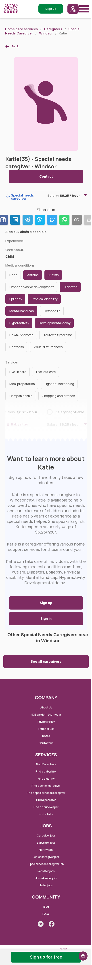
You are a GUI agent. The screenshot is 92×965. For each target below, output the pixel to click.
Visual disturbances (48, 347)
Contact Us (46, 743)
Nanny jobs (46, 850)
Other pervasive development (31, 287)
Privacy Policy (46, 722)
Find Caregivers (46, 764)
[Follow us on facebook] (51, 924)
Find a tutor (46, 814)
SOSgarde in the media (46, 714)
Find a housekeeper (46, 807)
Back (15, 46)
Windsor (46, 33)
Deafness (16, 347)
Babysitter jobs (46, 843)
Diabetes (70, 287)
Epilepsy (15, 299)
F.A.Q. (46, 914)
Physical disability (44, 299)
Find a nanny (46, 778)
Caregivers (53, 29)
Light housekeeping (59, 384)
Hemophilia (52, 311)
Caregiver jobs (46, 835)
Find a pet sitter (46, 800)
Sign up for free (46, 957)
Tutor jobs (46, 885)
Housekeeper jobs (46, 878)
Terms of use (46, 729)
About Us (46, 707)
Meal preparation (22, 384)
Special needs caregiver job (46, 864)
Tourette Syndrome (57, 335)
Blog (46, 907)
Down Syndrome (21, 335)
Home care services (21, 29)
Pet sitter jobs (46, 871)
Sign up (46, 603)
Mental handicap (21, 311)
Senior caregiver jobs (46, 857)
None (13, 275)
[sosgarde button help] (83, 956)
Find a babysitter (46, 771)
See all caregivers (46, 661)
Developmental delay (54, 323)
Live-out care (46, 372)
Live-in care (17, 372)
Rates (46, 736)
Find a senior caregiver (46, 786)
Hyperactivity (19, 323)
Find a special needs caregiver (46, 793)
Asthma (33, 275)
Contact (46, 176)
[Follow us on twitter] (41, 924)
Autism (53, 275)
